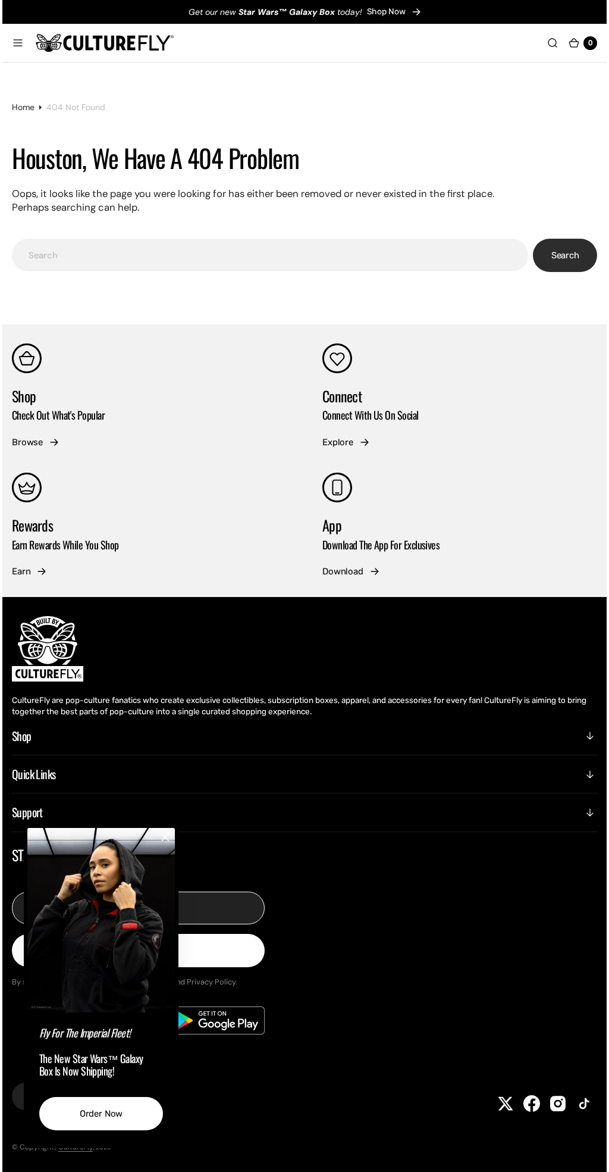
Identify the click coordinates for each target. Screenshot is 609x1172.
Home (32, 107)
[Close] (174, 837)
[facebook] (523, 1103)
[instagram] (549, 1103)
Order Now (110, 1113)
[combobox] (270, 255)
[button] (27, 43)
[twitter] (497, 1103)
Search (556, 255)
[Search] (544, 43)
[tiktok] (575, 1103)
